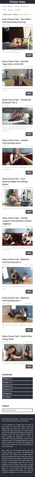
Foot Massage (18, 209)
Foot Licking (18, 167)
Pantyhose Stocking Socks (22, 127)
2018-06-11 (6, 105)
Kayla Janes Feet (7, 52)
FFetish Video (17, 1)
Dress (4, 169)
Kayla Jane (17, 52)
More (29, 55)
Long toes (21, 129)
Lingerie (9, 169)
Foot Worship (18, 88)
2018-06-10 (6, 187)
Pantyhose (5, 131)
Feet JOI (5, 90)
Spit (8, 250)
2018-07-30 (6, 25)
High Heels (13, 129)
